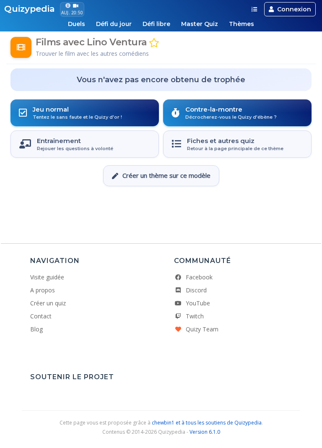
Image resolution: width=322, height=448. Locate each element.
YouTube (198, 303)
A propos (42, 290)
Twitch (195, 316)
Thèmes (241, 24)
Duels (76, 24)
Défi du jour (114, 24)
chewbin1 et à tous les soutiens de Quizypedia (207, 422)
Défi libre (156, 24)
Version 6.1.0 (205, 431)
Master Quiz (199, 24)
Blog (36, 329)
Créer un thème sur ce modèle (166, 175)
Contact (41, 316)
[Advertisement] (161, 211)
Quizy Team (202, 329)
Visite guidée (47, 277)
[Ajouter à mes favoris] (154, 43)
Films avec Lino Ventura (91, 42)
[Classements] (254, 9)
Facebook (199, 277)
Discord (196, 290)
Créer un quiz (48, 303)
